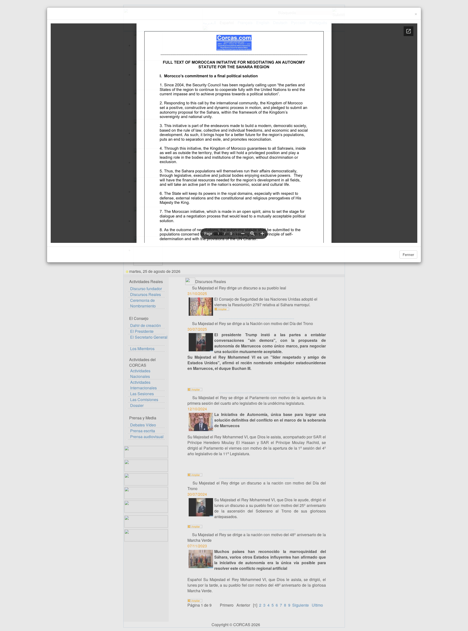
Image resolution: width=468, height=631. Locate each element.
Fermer (408, 254)
